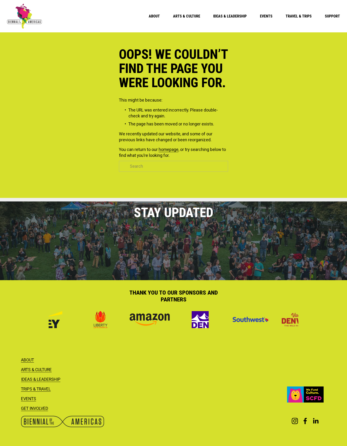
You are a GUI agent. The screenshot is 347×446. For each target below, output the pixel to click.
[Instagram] (295, 421)
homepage (168, 149)
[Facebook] (305, 421)
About (154, 16)
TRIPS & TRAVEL (36, 389)
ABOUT (27, 360)
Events (266, 16)
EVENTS (28, 398)
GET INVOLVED (34, 408)
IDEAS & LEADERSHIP (40, 379)
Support (332, 16)
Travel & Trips (299, 16)
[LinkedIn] (315, 421)
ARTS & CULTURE (36, 369)
